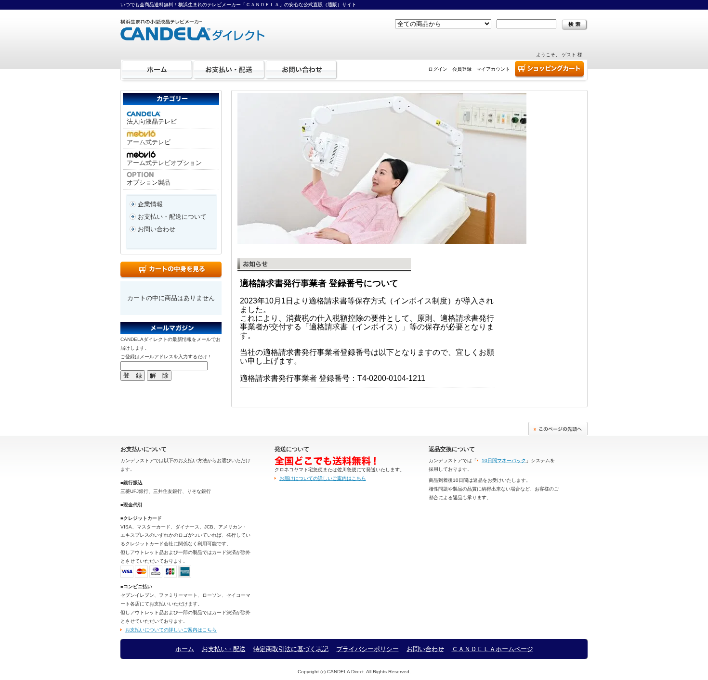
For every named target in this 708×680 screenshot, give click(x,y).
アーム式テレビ (148, 142)
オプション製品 (148, 182)
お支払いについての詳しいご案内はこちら (171, 629)
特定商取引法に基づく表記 (290, 649)
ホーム (157, 70)
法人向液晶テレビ (152, 121)
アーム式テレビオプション (164, 162)
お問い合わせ (301, 70)
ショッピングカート (549, 69)
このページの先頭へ (558, 429)
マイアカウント (493, 69)
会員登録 (462, 69)
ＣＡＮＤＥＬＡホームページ (492, 649)
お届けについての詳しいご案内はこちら (322, 478)
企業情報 (150, 204)
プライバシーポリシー (367, 649)
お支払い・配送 (229, 70)
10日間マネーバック (504, 460)
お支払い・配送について (172, 216)
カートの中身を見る (171, 270)
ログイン (437, 69)
